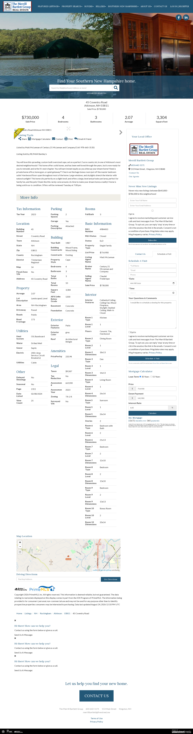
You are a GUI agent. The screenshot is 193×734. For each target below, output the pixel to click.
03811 (67, 613)
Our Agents (134, 176)
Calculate (152, 413)
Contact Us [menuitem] (160, 6)
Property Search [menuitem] (71, 6)
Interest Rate (135, 403)
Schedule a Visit (164, 254)
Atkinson (58, 613)
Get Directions (110, 579)
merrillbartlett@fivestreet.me (96, 712)
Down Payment (136, 393)
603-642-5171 (137, 165)
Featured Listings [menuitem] (48, 6)
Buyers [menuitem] (88, 6)
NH (35, 613)
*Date (131, 278)
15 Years (156, 376)
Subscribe (152, 240)
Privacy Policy (155, 234)
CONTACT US (97, 695)
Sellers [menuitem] (100, 6)
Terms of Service (165, 363)
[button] (115, 88)
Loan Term (134, 376)
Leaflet (95, 570)
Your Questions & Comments (143, 298)
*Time (131, 288)
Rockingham (45, 613)
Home (19, 613)
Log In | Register (179, 6)
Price (131, 384)
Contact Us (134, 173)
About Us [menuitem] (146, 6)
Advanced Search (96, 93)
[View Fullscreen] (20, 552)
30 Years (145, 376)
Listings (28, 613)
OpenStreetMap (105, 570)
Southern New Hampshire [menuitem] (122, 6)
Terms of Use (97, 718)
